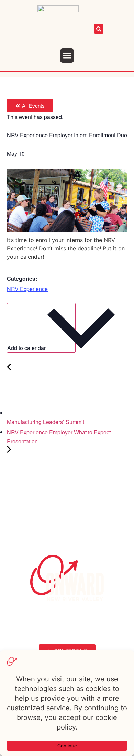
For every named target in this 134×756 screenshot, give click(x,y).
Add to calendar (27, 348)
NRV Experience (27, 289)
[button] (67, 55)
